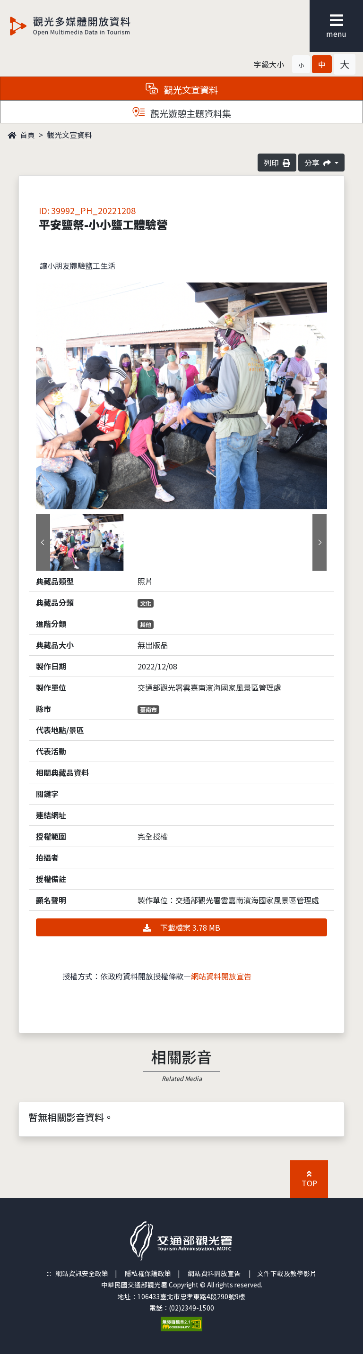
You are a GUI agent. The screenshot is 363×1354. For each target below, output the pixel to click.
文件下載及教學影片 (287, 1273)
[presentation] (43, 542)
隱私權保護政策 (148, 1273)
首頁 (26, 134)
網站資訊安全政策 (81, 1273)
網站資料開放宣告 (221, 976)
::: (49, 1273)
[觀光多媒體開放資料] (85, 26)
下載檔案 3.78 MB (189, 927)
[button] (301, 64)
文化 (145, 603)
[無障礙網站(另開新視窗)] (181, 1323)
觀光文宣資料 (69, 134)
